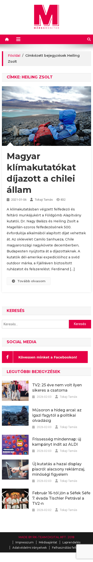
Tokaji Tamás (44, 199)
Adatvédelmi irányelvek (29, 547)
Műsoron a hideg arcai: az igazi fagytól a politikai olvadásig (57, 415)
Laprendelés (71, 542)
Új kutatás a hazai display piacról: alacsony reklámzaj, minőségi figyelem (58, 469)
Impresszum (25, 542)
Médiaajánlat (48, 542)
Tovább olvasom (31, 281)
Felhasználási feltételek (69, 547)
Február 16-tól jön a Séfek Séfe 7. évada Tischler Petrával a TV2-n (61, 498)
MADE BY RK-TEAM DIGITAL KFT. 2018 (46, 537)
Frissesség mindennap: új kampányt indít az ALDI (56, 442)
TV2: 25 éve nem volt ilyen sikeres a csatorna (57, 388)
